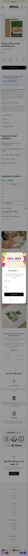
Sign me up (14, 294)
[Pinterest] (17, 299)
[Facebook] (10, 299)
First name (7, 280)
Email (6, 287)
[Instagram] (14, 299)
